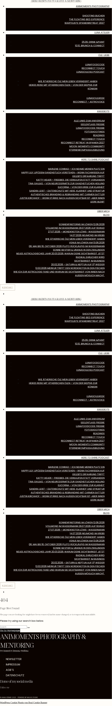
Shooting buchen (93, 15)
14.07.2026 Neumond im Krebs (87, 235)
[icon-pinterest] (4, 693)
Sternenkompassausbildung (87, 150)
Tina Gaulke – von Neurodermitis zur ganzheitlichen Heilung (66, 183)
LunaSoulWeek (96, 98)
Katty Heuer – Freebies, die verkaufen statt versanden (70, 180)
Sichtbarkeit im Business (89, 261)
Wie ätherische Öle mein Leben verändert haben (67, 81)
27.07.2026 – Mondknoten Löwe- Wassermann (76, 231)
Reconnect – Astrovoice (89, 101)
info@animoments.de (11, 653)
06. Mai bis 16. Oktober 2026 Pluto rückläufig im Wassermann (67, 246)
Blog (106, 215)
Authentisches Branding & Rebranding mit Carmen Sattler (68, 194)
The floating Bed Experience (87, 19)
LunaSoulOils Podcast (90, 72)
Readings (99, 135)
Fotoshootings (94, 131)
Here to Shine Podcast (95, 159)
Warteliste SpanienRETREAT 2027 (85, 23)
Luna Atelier (102, 32)
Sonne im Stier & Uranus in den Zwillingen (79, 250)
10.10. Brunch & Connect (90, 45)
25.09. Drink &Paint (93, 42)
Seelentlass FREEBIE (93, 124)
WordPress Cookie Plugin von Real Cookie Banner (23, 702)
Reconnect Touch (93, 68)
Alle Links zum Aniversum (89, 120)
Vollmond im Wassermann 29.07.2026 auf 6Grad (75, 228)
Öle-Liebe (104, 55)
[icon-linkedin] (6, 693)
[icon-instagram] (0, 693)
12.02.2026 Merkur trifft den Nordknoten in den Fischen (70, 268)
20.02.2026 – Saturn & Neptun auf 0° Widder (78, 264)
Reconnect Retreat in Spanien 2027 (83, 142)
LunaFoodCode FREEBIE (90, 128)
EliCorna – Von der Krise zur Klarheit (81, 187)
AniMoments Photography (93, 304)
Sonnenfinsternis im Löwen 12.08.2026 (82, 224)
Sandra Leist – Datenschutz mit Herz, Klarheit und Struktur (67, 190)
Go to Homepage (10, 630)
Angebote (103, 111)
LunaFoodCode (95, 64)
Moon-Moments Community (87, 146)
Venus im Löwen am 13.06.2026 (87, 242)
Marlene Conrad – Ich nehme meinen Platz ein (76, 169)
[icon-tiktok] (2, 693)
